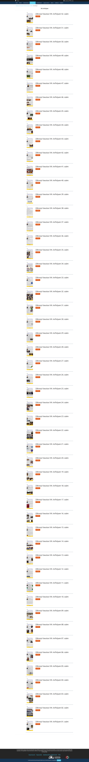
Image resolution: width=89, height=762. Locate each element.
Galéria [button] (52, 2)
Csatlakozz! (57, 2)
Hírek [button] (17, 2)
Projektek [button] (61, 2)
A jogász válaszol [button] (46, 2)
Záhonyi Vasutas (26, 5)
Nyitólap (17, 5)
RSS (59, 755)
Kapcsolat (39, 755)
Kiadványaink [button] (32, 2)
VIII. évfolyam (44, 8)
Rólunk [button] (20, 2)
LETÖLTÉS (38, 16)
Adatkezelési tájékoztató (50, 755)
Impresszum (32, 755)
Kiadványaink (21, 5)
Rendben (58, 760)
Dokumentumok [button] (26, 2)
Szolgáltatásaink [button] (39, 2)
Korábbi (31, 5)
